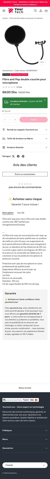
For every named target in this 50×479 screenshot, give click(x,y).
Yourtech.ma (7, 70)
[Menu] (4, 10)
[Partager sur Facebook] (18, 156)
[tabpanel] (25, 251)
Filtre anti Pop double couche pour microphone (26, 18)
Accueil (5, 18)
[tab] (8, 213)
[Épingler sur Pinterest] (23, 156)
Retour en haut (25, 388)
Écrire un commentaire (25, 174)
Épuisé (33, 120)
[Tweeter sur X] (13, 156)
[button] (46, 10)
